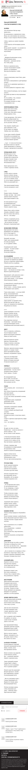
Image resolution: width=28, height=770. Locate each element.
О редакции (4, 753)
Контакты (4, 755)
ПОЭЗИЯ (4, 6)
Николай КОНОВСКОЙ (17, 15)
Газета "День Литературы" (9, 751)
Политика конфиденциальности (10, 757)
